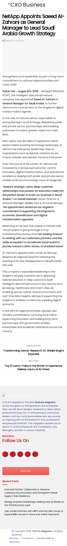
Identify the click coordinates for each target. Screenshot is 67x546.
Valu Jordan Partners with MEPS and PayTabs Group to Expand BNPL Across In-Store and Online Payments (34, 513)
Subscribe (25, 471)
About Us (13, 538)
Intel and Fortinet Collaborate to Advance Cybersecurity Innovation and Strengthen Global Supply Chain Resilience (31, 493)
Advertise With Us (45, 538)
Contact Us (27, 538)
